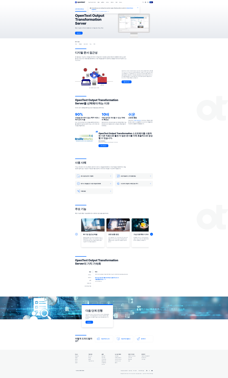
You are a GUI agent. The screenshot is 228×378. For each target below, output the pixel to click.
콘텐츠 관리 (104, 360)
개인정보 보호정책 (124, 370)
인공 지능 (103, 357)
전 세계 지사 (144, 357)
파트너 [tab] (89, 277)
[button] (92, 2)
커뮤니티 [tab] (89, 283)
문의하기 (79, 33)
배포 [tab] (90, 271)
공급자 (76, 362)
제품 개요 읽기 (127, 81)
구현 (94, 44)
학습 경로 (130, 359)
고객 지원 (143, 359)
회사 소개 (90, 355)
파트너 (76, 360)
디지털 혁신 (104, 362)
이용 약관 (130, 370)
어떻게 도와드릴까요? (146, 355)
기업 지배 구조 (91, 360)
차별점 (80, 44)
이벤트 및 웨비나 (118, 357)
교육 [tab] (90, 280)
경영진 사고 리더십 (131, 355)
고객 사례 (130, 357)
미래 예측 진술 (141, 370)
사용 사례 (86, 44)
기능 (90, 44)
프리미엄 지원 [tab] (88, 286)
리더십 (89, 357)
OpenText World (118, 359)
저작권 (121, 373)
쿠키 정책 (135, 370)
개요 (76, 44)
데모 (129, 360)
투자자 (76, 359)
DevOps (103, 364)
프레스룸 (116, 355)
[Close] (138, 7)
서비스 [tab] (89, 274)
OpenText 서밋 (118, 360)
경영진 (89, 359)
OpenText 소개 (105, 339)
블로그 (116, 362)
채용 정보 (77, 355)
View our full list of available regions (99, 11)
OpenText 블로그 (126, 339)
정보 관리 (103, 355)
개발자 (76, 357)
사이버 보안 (104, 359)
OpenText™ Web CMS (147, 373)
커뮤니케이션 (137, 120)
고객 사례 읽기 (103, 145)
